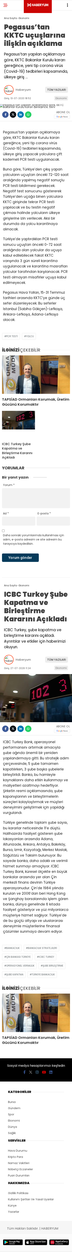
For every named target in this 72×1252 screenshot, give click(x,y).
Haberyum (23, 90)
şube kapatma (14, 974)
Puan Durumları (18, 1175)
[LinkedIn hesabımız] (50, 1072)
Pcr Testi (12, 336)
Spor (11, 1114)
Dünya (12, 1127)
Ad (6, 513)
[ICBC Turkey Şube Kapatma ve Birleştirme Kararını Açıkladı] (18, 425)
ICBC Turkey (46, 957)
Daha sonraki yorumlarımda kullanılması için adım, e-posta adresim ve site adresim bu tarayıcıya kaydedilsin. (33, 539)
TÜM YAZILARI (56, 90)
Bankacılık (13, 948)
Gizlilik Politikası (18, 1193)
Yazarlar (13, 1212)
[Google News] (62, 117)
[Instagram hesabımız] (37, 1072)
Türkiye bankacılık (43, 974)
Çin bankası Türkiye (18, 957)
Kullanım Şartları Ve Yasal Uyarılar (31, 1199)
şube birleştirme (53, 965)
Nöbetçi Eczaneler (20, 1169)
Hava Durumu (17, 1151)
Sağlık (12, 1133)
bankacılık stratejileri (42, 948)
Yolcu (30, 336)
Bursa (12, 1102)
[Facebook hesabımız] (24, 1072)
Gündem (14, 1108)
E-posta (44, 513)
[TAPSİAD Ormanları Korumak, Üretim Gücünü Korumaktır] (36, 374)
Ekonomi (61, 98)
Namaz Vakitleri (18, 1163)
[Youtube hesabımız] (44, 1072)
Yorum (9, 485)
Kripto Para (15, 1157)
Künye (12, 1206)
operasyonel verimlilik (20, 965)
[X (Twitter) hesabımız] (30, 1072)
